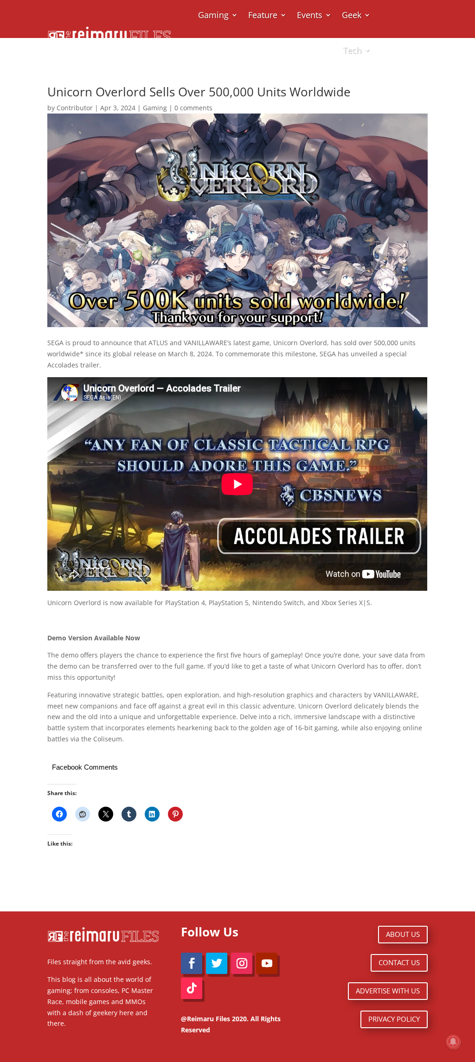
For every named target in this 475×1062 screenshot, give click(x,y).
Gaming (155, 107)
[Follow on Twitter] (216, 963)
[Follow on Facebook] (191, 963)
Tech (352, 50)
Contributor (75, 107)
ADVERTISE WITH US (388, 990)
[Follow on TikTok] (191, 988)
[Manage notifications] (453, 1041)
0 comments (193, 107)
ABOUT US (403, 934)
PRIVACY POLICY (394, 1019)
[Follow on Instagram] (241, 963)
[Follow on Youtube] (266, 963)
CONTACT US (399, 962)
